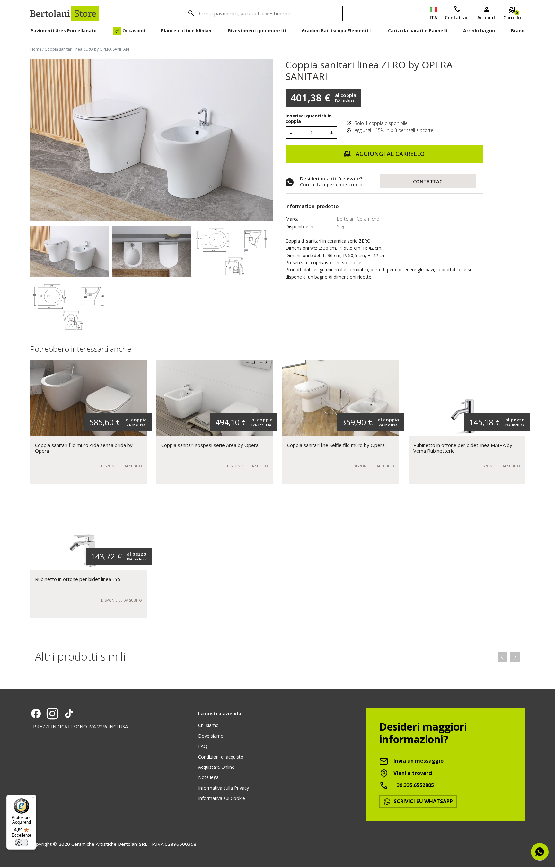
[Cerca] (190, 13)
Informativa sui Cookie (221, 798)
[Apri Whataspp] (540, 852)
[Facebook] (36, 713)
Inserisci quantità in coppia (309, 118)
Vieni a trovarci (412, 773)
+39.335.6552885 (413, 785)
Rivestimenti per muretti (257, 31)
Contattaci (457, 17)
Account (486, 17)
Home (35, 49)
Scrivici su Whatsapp (422, 801)
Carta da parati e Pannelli (417, 31)
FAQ (202, 746)
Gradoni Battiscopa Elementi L (337, 31)
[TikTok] (69, 713)
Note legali (209, 777)
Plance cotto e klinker (186, 31)
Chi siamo (208, 725)
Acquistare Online (216, 767)
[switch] (21, 842)
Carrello (512, 15)
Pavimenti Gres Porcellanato (64, 31)
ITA (433, 17)
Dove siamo (211, 736)
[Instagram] (52, 713)
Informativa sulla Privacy (223, 788)
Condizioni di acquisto (220, 757)
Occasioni (133, 31)
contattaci (428, 181)
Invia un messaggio (418, 761)
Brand (517, 31)
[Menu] (32, 798)
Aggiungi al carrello (389, 154)
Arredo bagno (479, 31)
